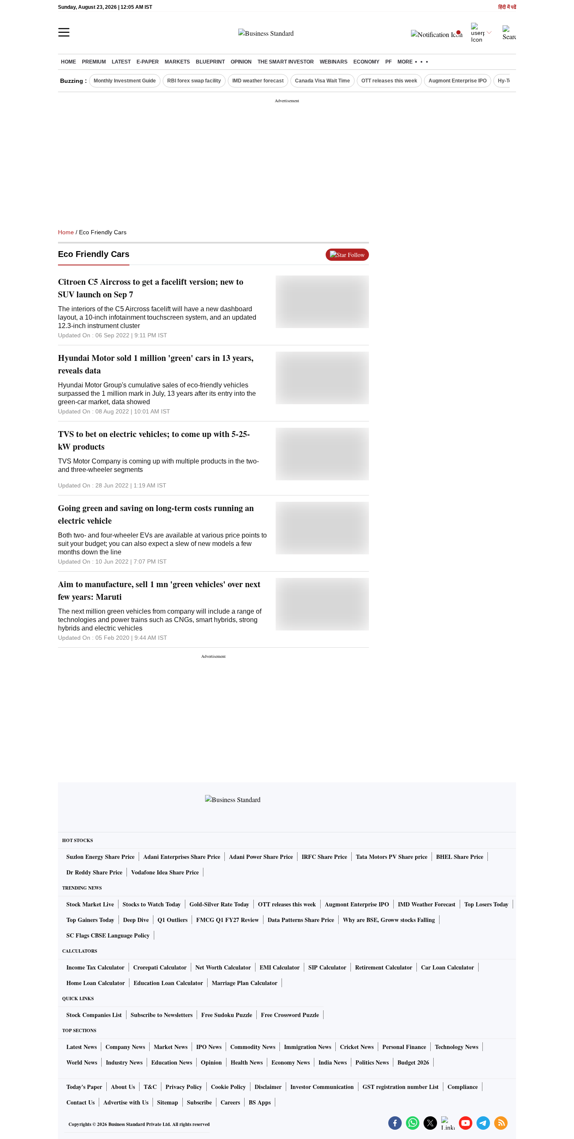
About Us (123, 1086)
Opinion (241, 61)
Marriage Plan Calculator (244, 982)
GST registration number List (401, 1086)
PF (388, 61)
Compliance (463, 1086)
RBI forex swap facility (194, 81)
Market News (170, 1046)
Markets (177, 61)
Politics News (372, 1062)
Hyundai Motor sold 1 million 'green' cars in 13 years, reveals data (155, 364)
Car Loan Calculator (447, 967)
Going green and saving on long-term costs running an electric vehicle (156, 514)
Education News (171, 1062)
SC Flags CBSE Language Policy (108, 935)
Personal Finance (404, 1046)
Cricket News (357, 1046)
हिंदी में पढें (507, 7)
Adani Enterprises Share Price (181, 856)
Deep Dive (136, 919)
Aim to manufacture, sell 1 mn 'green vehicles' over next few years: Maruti (159, 590)
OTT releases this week (389, 81)
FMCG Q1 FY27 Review (227, 919)
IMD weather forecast (258, 81)
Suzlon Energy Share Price (100, 856)
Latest (121, 61)
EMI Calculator (280, 967)
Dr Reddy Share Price (94, 872)
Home (68, 61)
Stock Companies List (94, 1014)
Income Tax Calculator (95, 967)
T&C (150, 1086)
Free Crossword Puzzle (290, 1014)
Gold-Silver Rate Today (219, 904)
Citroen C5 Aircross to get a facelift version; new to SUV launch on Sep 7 (150, 287)
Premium (94, 61)
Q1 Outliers (172, 919)
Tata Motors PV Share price (391, 856)
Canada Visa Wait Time (322, 81)
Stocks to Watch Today (152, 904)
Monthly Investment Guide (125, 81)
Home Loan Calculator (95, 982)
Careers (230, 1102)
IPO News (208, 1046)
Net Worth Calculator (223, 967)
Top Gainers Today (90, 919)
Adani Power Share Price (261, 856)
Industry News (124, 1062)
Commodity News (252, 1046)
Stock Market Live (90, 904)
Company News (125, 1046)
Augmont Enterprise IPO (458, 81)
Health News (247, 1062)
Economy (366, 61)
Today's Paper (84, 1086)
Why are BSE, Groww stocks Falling (389, 919)
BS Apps (260, 1102)
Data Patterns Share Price (301, 919)
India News (333, 1062)
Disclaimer (268, 1086)
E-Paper (148, 61)
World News (81, 1062)
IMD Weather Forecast (427, 904)
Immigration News (307, 1046)
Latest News (81, 1046)
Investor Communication (322, 1086)
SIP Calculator (327, 967)
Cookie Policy (228, 1086)
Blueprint (210, 61)
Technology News (456, 1046)
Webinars (334, 61)
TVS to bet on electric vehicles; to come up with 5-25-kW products (154, 440)
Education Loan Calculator (168, 982)
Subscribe (199, 1102)
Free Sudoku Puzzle (226, 1014)
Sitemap (167, 1102)
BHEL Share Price (459, 856)
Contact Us (80, 1102)
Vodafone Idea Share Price (165, 872)
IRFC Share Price (324, 856)
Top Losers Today (486, 904)
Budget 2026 (413, 1062)
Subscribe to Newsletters (161, 1014)
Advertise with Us (125, 1102)
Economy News (290, 1062)
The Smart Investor (286, 61)
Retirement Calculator (383, 967)
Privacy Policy (184, 1086)
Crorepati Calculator (160, 967)
